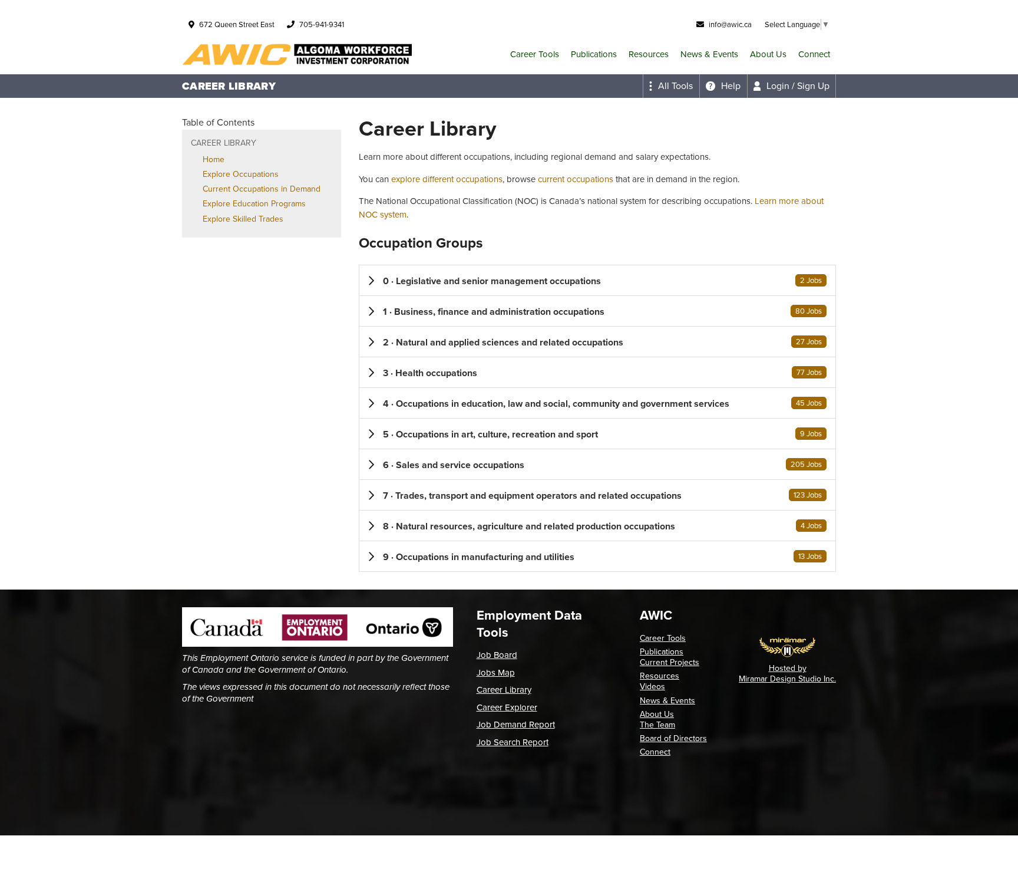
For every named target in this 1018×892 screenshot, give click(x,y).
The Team (657, 725)
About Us (768, 54)
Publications (594, 54)
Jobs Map (496, 672)
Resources (649, 54)
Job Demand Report (516, 724)
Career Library (504, 689)
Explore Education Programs (254, 204)
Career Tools (534, 54)
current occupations (575, 179)
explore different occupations (447, 179)
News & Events (709, 54)
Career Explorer (507, 707)
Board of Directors (673, 738)
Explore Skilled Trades (243, 219)
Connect (814, 54)
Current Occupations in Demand (261, 189)
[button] (597, 280)
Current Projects (669, 662)
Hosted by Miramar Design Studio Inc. (787, 673)
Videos (652, 686)
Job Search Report (512, 742)
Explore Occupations (241, 174)
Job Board (497, 655)
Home (213, 159)
